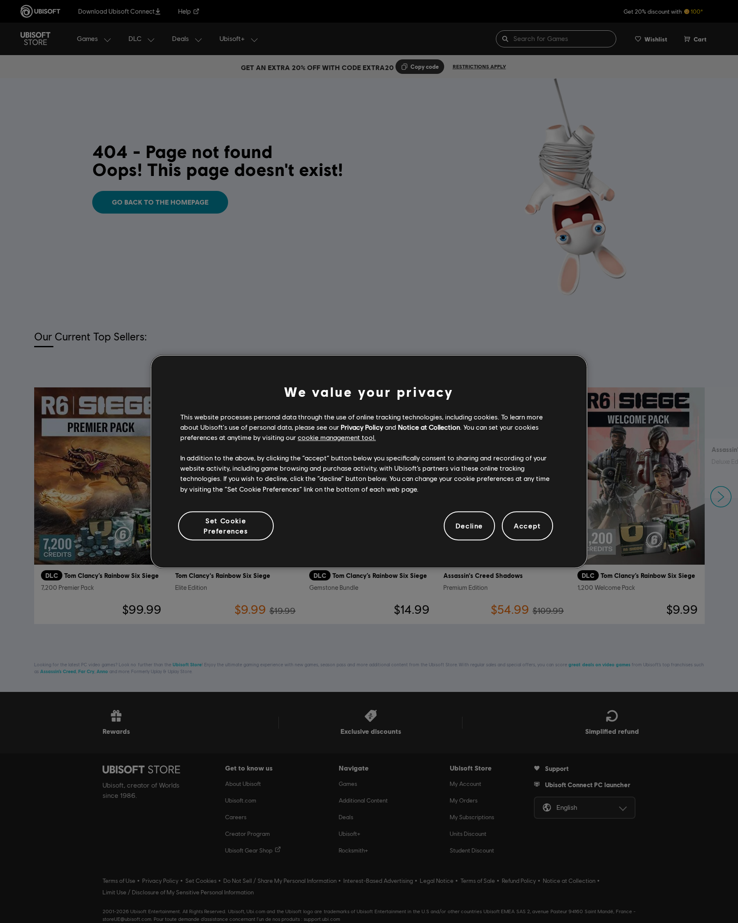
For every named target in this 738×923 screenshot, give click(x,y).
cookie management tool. (337, 437)
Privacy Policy (362, 427)
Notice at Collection (429, 427)
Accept (527, 526)
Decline (469, 526)
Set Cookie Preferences (226, 525)
